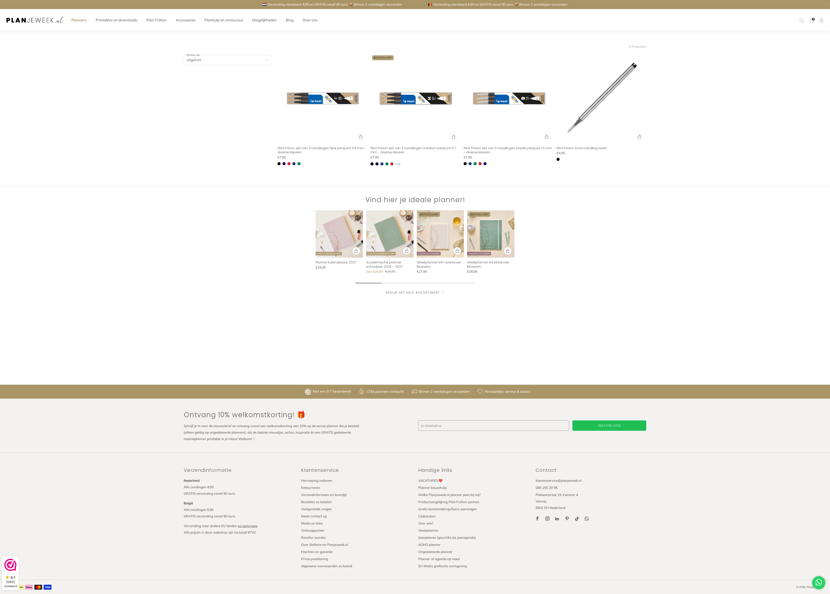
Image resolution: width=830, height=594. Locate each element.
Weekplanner (428, 530)
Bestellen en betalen (316, 502)
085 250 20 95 (547, 488)
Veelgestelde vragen (316, 509)
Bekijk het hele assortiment (413, 292)
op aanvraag (247, 526)
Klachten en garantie (317, 552)
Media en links (312, 523)
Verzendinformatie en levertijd (323, 495)
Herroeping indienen (316, 480)
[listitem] (332, 4)
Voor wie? (425, 523)
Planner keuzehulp (432, 488)
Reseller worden (313, 537)
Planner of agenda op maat (439, 559)
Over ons (310, 20)
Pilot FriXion (156, 20)
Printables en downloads (116, 20)
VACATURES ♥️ (430, 480)
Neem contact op (314, 516)
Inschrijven (609, 425)
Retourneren (310, 488)
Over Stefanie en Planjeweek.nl (324, 545)
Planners (79, 20)
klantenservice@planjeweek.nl (559, 480)
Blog (290, 20)
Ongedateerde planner (435, 552)
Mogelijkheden (264, 20)
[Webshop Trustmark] (308, 392)
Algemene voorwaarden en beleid (326, 566)
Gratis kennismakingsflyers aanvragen (447, 509)
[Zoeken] (802, 20)
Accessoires (185, 20)
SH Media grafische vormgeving (442, 566)
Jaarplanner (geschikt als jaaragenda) (447, 537)
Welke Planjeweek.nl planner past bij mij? (449, 495)
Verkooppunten (312, 530)
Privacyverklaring (314, 559)
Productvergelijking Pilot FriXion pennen (448, 502)
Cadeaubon (427, 516)
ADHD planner (429, 545)
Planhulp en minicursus (223, 20)
